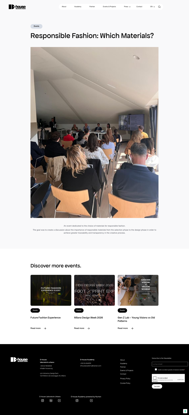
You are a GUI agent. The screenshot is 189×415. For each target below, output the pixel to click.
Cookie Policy (125, 383)
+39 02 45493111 (85, 363)
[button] (126, 6)
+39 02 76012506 (46, 366)
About (64, 6)
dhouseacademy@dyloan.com (90, 366)
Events (36, 26)
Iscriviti (157, 386)
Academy (77, 6)
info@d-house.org (46, 368)
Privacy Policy (125, 378)
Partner (92, 6)
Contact (139, 6)
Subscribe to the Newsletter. (162, 358)
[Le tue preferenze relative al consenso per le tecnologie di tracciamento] (185, 411)
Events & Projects (109, 6)
